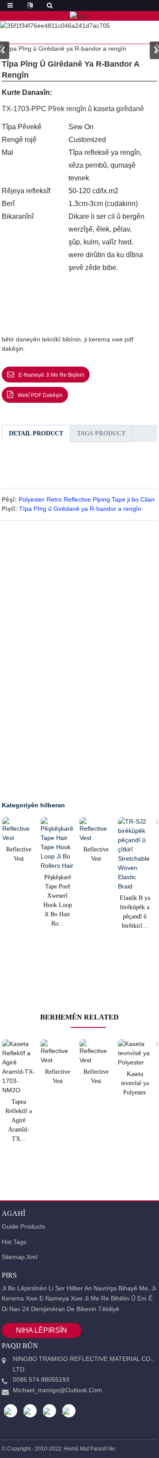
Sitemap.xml (19, 1256)
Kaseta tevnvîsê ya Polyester (135, 1083)
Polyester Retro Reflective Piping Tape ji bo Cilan (87, 499)
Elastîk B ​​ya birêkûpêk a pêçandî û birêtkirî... (135, 912)
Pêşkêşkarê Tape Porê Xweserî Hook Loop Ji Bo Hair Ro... (57, 900)
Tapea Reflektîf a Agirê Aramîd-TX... (18, 1120)
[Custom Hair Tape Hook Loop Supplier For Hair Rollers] (57, 843)
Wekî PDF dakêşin (40, 395)
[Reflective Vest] (19, 830)
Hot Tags (14, 1241)
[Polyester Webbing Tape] (134, 1053)
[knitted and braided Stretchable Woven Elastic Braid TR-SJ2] (134, 854)
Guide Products (23, 1226)
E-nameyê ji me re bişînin (51, 375)
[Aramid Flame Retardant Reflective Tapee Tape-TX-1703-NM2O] (19, 1067)
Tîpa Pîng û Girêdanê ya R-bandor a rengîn (80, 508)
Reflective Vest (18, 854)
